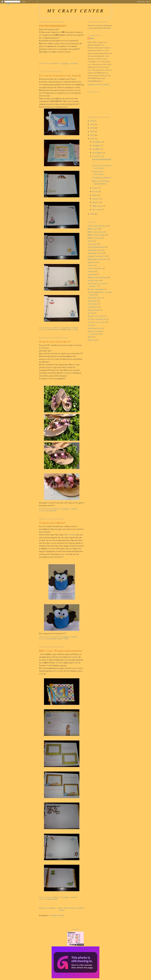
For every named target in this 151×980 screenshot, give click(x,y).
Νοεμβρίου (96, 145)
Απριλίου (96, 198)
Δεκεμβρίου (97, 142)
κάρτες (90, 265)
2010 (92, 214)
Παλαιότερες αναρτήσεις (74, 908)
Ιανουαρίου (97, 209)
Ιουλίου (95, 188)
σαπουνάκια (93, 304)
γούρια (90, 241)
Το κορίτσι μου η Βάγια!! (52, 522)
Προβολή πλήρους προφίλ (99, 84)
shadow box (92, 340)
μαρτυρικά (92, 274)
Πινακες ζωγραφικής (96, 289)
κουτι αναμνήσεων (95, 268)
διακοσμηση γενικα (55, 639)
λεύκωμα (91, 271)
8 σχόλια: (75, 328)
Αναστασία (71, 534)
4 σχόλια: (74, 897)
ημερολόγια (92, 262)
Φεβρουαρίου (97, 206)
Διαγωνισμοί (93, 244)
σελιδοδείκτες (93, 307)
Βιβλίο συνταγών (94, 238)
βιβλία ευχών (72, 329)
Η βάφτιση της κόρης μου (97, 259)
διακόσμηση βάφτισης (96, 247)
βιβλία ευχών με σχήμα (97, 235)
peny (92, 38)
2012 (92, 135)
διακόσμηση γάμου (95, 250)
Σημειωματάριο (94, 310)
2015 (92, 124)
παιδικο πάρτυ (93, 280)
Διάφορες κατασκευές (96, 256)
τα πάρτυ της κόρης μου (97, 319)
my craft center (75, 10)
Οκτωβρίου (96, 149)
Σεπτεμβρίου (97, 152)
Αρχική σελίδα (60, 909)
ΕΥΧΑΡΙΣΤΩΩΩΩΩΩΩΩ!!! (53, 25)
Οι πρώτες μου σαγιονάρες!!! (55, 341)
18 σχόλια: (74, 63)
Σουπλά (91, 313)
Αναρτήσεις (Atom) (57, 915)
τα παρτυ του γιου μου (97, 322)
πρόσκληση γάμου (94, 297)
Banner (90, 337)
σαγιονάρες (51, 511)
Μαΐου (95, 195)
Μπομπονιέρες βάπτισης (97, 277)
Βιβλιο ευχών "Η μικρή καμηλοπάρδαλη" (60, 650)
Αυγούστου (97, 156)
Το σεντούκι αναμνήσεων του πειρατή (59, 75)
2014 (92, 128)
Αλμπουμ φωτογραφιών (56, 329)
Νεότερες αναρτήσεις (47, 908)
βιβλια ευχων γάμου (95, 232)
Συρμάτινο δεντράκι (96, 316)
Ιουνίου (95, 191)
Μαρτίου (96, 202)
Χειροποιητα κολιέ (95, 328)
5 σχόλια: (74, 509)
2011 (92, 138)
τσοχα (66, 639)
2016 (92, 121)
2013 (92, 131)
